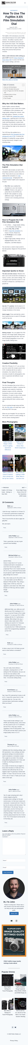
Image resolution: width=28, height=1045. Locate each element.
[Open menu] (25, 3)
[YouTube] (15, 1027)
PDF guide (10, 407)
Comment (5, 836)
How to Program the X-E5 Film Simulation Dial (14, 91)
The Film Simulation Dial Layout (11, 89)
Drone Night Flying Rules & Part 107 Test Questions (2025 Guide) (21, 492)
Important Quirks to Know (10, 94)
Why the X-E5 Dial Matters (10, 87)
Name (5, 860)
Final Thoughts (7, 98)
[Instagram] (16, 921)
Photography (14, 10)
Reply (4, 527)
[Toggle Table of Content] (22, 85)
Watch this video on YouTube (10, 79)
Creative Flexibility (8, 96)
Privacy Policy (14, 1040)
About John (14, 913)
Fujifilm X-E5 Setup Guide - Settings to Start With (7, 491)
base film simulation (14, 231)
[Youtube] (11, 921)
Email (5, 867)
